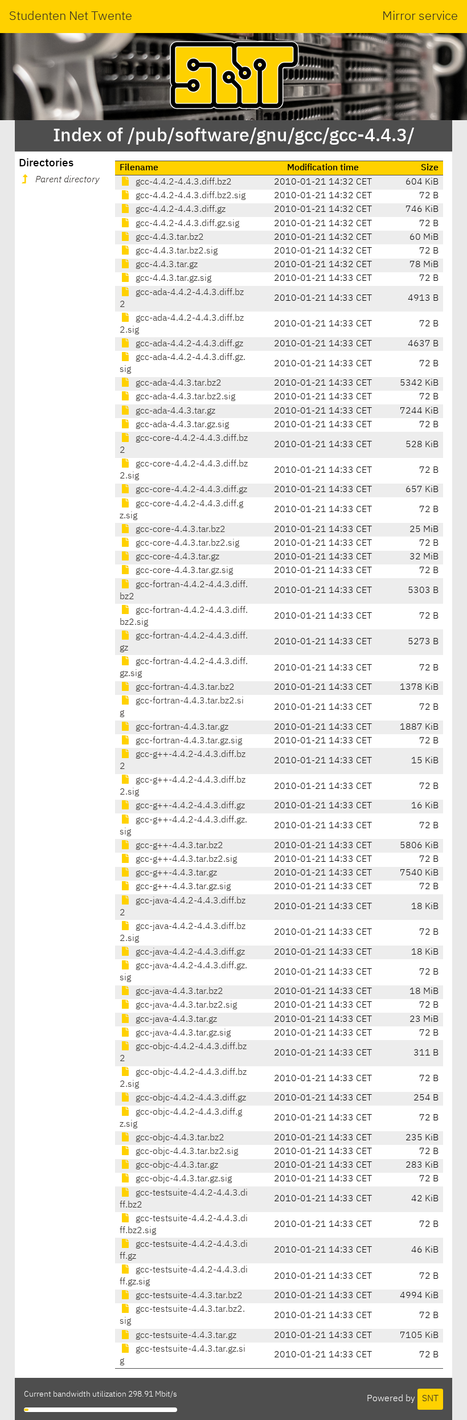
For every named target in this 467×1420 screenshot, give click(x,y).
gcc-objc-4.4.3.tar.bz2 (178, 1138)
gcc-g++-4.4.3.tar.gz (175, 873)
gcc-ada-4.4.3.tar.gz (174, 411)
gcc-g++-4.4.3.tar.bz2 (178, 845)
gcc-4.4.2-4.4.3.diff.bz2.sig (189, 195)
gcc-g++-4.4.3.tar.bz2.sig (185, 859)
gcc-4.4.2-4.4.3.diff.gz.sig (186, 223)
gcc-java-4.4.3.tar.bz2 (178, 991)
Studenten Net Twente (70, 16)
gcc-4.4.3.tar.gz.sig (172, 278)
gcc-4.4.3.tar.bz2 (168, 237)
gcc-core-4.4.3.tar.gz (176, 557)
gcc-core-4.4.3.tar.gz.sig (183, 570)
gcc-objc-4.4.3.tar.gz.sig (182, 1179)
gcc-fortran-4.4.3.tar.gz (180, 727)
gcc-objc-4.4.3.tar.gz (175, 1165)
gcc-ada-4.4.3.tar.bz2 (177, 383)
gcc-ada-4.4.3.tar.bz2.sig (184, 397)
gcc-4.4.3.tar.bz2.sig (175, 251)
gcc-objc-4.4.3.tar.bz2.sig (185, 1151)
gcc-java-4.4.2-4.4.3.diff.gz (189, 952)
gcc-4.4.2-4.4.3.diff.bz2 (182, 182)
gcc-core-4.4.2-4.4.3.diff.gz (190, 489)
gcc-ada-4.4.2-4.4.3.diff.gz (188, 344)
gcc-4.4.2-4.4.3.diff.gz (179, 209)
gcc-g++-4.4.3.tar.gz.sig (182, 886)
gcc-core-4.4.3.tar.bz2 (179, 529)
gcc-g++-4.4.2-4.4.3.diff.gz (189, 806)
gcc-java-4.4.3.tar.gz (175, 1019)
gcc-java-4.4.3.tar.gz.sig (182, 1033)
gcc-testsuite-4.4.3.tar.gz (184, 1335)
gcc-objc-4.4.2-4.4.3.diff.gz (189, 1098)
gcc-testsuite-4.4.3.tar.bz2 (188, 1295)
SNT (430, 1398)
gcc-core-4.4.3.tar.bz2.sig (186, 543)
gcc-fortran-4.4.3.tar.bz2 (184, 687)
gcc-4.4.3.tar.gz (165, 264)
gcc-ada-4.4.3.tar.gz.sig (181, 424)
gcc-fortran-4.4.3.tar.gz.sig (187, 741)
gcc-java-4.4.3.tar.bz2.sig (185, 1005)
